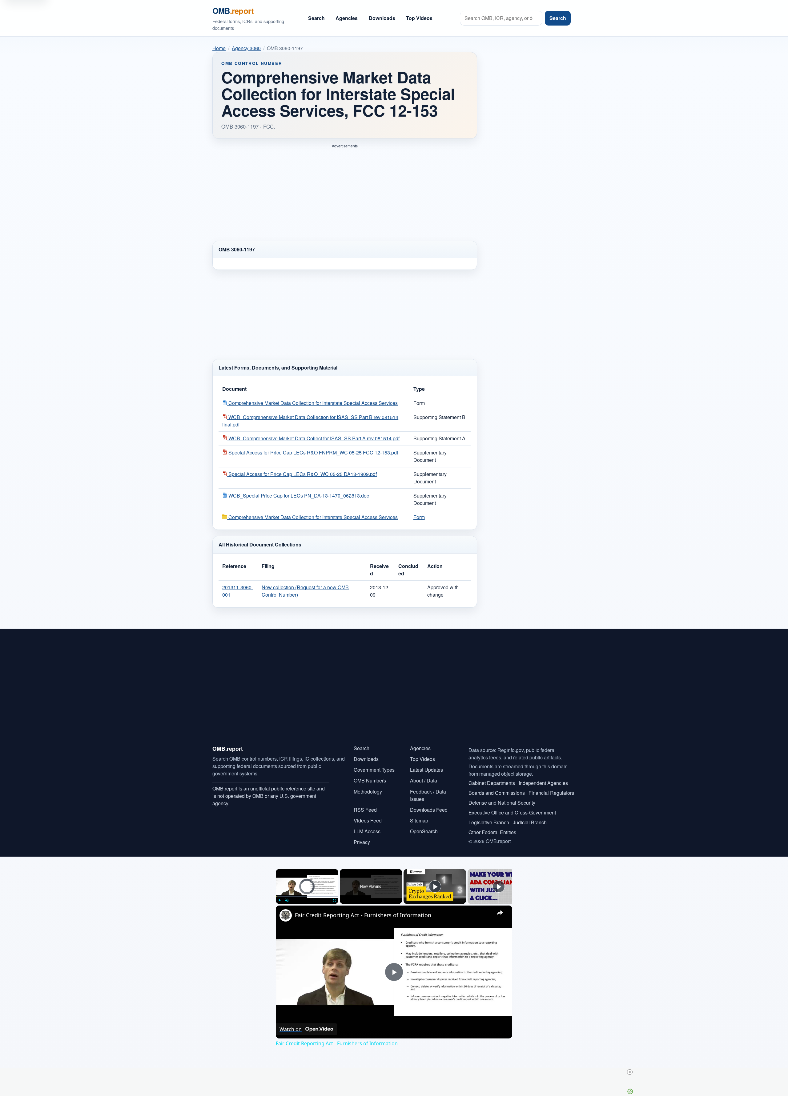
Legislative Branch (488, 822)
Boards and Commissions (496, 792)
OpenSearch (424, 831)
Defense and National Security (501, 802)
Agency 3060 (246, 48)
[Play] (279, 900)
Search (316, 18)
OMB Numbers (370, 780)
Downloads (382, 18)
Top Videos (419, 18)
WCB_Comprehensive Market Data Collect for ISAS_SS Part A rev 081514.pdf (313, 438)
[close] (630, 1072)
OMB (233, 10)
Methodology (368, 791)
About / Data (423, 780)
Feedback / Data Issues (428, 795)
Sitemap (419, 820)
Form (419, 517)
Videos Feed (368, 820)
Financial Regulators (551, 792)
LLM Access (367, 831)
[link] (285, 915)
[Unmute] (287, 900)
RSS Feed (365, 809)
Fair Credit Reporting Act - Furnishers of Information (363, 915)
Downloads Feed (429, 809)
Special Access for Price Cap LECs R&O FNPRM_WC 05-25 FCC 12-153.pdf (312, 452)
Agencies (347, 18)
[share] (499, 912)
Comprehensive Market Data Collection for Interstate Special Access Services (312, 402)
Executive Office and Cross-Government (512, 812)
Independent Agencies (543, 782)
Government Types (374, 769)
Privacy (362, 842)
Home (219, 48)
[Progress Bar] (307, 896)
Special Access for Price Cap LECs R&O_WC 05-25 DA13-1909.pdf (302, 474)
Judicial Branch (530, 822)
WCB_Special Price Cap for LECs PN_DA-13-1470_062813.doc (298, 495)
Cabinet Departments (491, 782)
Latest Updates (426, 769)
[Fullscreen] (334, 900)
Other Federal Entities (492, 832)
